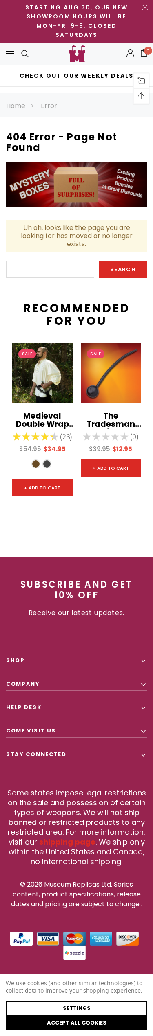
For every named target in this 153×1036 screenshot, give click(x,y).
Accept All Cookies (76, 1023)
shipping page (67, 842)
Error (49, 105)
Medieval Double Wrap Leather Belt (42, 420)
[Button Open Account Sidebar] (130, 54)
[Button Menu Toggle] (10, 54)
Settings (77, 1008)
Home (15, 105)
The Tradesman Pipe (110, 420)
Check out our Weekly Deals (76, 76)
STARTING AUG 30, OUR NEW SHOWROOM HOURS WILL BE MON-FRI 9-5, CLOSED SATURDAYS (76, 21)
